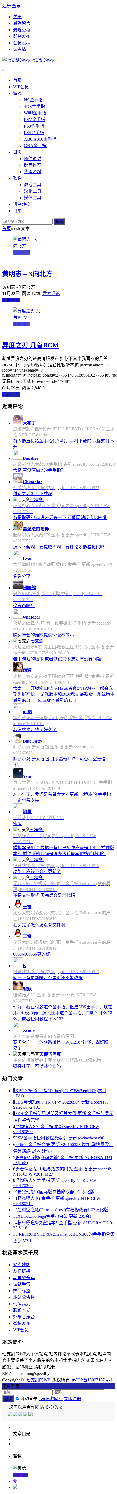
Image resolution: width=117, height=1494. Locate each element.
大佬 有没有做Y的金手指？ (39, 470)
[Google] (25, 1414)
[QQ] (10, 1414)
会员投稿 (21, 43)
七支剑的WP (38, 1380)
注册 (6, 6)
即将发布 (21, 36)
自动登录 (29, 1398)
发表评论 (51, 293)
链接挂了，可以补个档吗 (37, 1066)
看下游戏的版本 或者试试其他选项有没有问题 (57, 659)
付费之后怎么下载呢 (32, 493)
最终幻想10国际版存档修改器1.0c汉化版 (55, 1191)
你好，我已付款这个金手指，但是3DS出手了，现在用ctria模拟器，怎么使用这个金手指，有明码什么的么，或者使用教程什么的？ (62, 1013)
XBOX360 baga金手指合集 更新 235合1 (54, 1216)
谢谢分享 (21, 576)
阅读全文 (11, 300)
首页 (6, 228)
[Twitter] (20, 1414)
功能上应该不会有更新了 (37, 871)
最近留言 (21, 23)
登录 (16, 6)
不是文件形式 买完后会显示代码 (44, 895)
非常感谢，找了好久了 (35, 729)
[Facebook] (15, 1414)
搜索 (59, 222)
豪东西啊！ (24, 605)
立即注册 (72, 1398)
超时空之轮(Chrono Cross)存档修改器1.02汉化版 (62, 1209)
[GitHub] (30, 1414)
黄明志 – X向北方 (27, 273)
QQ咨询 (20, 1475)
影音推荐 (21, 252)
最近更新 (21, 29)
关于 (17, 16)
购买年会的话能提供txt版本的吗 (43, 635)
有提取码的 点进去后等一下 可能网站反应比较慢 (60, 517)
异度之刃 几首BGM (30, 345)
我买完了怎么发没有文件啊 (39, 925)
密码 (17, 823)
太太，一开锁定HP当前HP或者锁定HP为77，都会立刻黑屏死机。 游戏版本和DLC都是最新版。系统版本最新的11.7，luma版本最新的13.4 (64, 694)
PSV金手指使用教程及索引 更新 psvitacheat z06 (59, 1138)
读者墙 (19, 49)
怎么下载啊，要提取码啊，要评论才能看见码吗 (58, 547)
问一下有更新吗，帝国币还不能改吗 (48, 977)
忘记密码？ (51, 1398)
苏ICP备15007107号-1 (92, 1380)
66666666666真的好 (31, 954)
